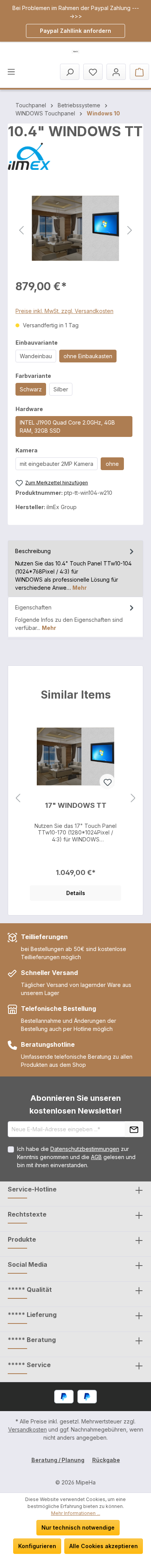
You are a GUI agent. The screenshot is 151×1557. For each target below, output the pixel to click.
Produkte (22, 1239)
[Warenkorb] (139, 72)
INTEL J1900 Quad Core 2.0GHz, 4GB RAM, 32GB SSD (67, 426)
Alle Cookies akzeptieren (103, 1546)
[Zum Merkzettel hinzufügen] (107, 781)
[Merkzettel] (93, 72)
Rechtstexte (27, 1214)
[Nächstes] (130, 228)
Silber (60, 389)
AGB (96, 1157)
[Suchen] (69, 72)
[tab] (75, 568)
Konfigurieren (37, 1546)
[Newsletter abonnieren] (134, 1129)
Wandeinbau (36, 356)
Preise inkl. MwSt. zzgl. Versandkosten (64, 311)
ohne (112, 463)
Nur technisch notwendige (78, 1527)
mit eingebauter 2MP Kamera (56, 463)
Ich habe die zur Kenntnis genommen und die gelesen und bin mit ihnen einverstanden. (76, 1157)
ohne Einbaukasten (87, 356)
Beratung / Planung (57, 1460)
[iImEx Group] (75, 156)
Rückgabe (106, 1460)
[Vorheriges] (21, 228)
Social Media (27, 1264)
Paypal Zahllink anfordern (75, 30)
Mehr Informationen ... (75, 1513)
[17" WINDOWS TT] (75, 756)
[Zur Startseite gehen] (75, 52)
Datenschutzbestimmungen (84, 1149)
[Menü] (11, 71)
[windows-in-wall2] (75, 228)
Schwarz (31, 389)
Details (75, 893)
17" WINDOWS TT (75, 805)
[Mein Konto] (116, 72)
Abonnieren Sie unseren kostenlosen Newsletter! (75, 1104)
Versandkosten (27, 1429)
